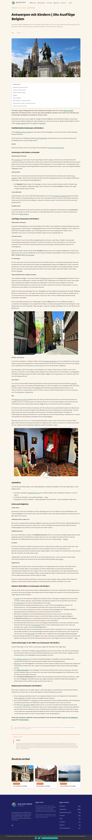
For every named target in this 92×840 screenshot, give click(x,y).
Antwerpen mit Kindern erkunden (19, 89)
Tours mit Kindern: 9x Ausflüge (20, 786)
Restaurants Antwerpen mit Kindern (20, 105)
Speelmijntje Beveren (33, 493)
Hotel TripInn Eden (41, 138)
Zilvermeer (17, 663)
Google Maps (30, 255)
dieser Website (24, 214)
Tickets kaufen (16, 228)
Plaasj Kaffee (31, 633)
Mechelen (42, 123)
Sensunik (34, 700)
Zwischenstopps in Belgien (56, 147)
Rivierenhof (36, 625)
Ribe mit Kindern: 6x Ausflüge (43, 786)
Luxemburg (62, 821)
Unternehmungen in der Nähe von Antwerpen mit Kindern (24, 103)
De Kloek (38, 651)
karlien (13, 32)
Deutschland (62, 806)
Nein (39, 838)
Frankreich (62, 815)
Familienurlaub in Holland (65, 812)
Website (19, 271)
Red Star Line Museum (50, 361)
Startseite (14, 7)
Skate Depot (20, 603)
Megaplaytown (45, 278)
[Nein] (90, 837)
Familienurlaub (22, 7)
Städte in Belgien (21, 123)
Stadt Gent (65, 717)
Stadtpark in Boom (22, 659)
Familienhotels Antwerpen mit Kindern (20, 87)
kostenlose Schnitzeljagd (61, 196)
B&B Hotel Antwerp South (23, 132)
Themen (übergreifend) (64, 828)
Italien (60, 818)
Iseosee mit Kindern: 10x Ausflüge (68, 786)
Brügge (35, 123)
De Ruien (16, 598)
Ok (35, 838)
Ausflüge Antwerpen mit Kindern (19, 92)
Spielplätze (15, 95)
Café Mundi (26, 705)
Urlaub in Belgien (24, 719)
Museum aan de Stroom (21, 399)
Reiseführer (62, 825)
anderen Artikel (68, 110)
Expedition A (17, 160)
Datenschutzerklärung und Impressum (49, 838)
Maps (46, 497)
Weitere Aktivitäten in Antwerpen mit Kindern (21, 100)
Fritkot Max (21, 698)
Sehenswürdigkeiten (17, 97)
